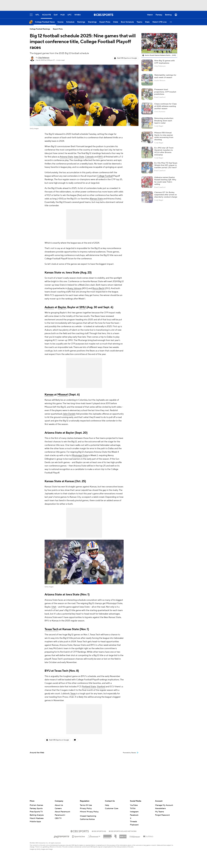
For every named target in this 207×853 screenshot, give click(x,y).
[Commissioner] (109, 835)
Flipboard (134, 825)
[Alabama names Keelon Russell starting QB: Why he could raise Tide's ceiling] (147, 182)
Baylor (62, 307)
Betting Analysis (37, 815)
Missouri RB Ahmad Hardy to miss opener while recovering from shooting (163, 136)
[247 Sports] (61, 836)
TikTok (132, 808)
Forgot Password (162, 815)
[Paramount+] (94, 836)
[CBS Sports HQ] (99, 831)
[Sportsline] (78, 836)
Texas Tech (51, 629)
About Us (59, 805)
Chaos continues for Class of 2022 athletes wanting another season (165, 106)
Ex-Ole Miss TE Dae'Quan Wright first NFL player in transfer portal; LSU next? (165, 165)
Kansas (49, 394)
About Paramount (62, 811)
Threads (133, 821)
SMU (82, 307)
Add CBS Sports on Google (127, 58)
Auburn (49, 307)
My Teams (159, 811)
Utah (53, 606)
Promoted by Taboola (129, 753)
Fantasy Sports (36, 808)
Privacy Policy (86, 808)
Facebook (134, 815)
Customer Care (111, 808)
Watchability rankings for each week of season (165, 76)
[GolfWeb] (148, 836)
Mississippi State (80, 455)
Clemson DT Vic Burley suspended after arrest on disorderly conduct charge (165, 194)
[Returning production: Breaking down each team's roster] (147, 123)
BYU (100, 156)
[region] (159, 43)
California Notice (87, 819)
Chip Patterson (43, 58)
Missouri (62, 394)
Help (107, 805)
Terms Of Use (86, 805)
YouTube (134, 805)
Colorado (89, 156)
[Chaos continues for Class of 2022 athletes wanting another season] (147, 108)
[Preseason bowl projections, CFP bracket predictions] (147, 94)
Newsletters (160, 808)
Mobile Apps (35, 821)
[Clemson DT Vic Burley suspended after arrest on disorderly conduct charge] (147, 197)
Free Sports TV (36, 811)
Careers (58, 808)
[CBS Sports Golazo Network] (123, 831)
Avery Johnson (74, 288)
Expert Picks (58, 29)
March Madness (36, 818)
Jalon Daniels (69, 414)
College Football (105, 176)
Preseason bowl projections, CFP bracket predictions (165, 91)
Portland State (89, 686)
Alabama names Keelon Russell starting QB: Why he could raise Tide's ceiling (165, 181)
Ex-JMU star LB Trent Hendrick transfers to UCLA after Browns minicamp (163, 151)
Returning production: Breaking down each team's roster (164, 120)
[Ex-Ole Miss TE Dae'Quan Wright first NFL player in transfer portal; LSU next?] (147, 167)
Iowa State (79, 156)
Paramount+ (60, 815)
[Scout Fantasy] (134, 836)
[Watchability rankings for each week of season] (147, 80)
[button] (171, 22)
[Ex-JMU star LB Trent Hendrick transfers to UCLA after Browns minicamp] (147, 152)
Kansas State (96, 198)
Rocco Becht (98, 288)
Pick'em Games (36, 805)
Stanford (101, 686)
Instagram (134, 811)
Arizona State (66, 156)
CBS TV (58, 818)
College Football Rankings (40, 29)
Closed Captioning (88, 816)
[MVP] (122, 835)
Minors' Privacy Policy (89, 811)
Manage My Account (164, 805)
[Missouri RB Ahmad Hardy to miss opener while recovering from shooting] (147, 137)
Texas (73, 693)
